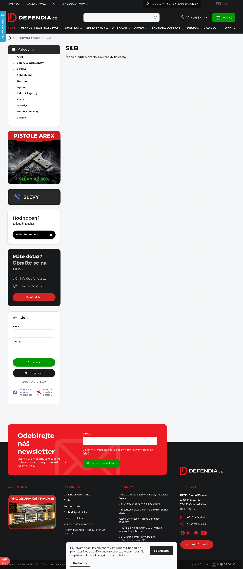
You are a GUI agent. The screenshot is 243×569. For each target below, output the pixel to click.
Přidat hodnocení (27, 234)
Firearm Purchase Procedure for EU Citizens (84, 531)
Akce (20, 56)
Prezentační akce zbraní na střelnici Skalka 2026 (143, 511)
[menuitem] (13, 29)
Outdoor (22, 81)
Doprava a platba (73, 518)
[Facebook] (182, 532)
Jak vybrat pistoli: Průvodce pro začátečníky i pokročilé (137, 538)
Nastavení (80, 563)
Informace (14, 3)
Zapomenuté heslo (34, 382)
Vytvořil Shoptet (200, 564)
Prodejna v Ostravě (35, 3)
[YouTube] (203, 532)
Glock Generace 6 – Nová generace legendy (139, 520)
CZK (225, 4)
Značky (21, 117)
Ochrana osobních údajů (77, 494)
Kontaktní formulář (197, 544)
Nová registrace (34, 373)
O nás (66, 500)
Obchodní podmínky (75, 512)
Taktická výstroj (27, 93)
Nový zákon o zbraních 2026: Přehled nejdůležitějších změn (140, 529)
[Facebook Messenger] (195, 532)
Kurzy (20, 99)
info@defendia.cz (33, 278)
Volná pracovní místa (73, 3)
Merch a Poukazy (27, 111)
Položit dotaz (34, 297)
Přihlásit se (34, 362)
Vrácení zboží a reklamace (78, 524)
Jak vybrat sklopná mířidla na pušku (139, 503)
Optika (21, 87)
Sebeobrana (24, 75)
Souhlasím (161, 550)
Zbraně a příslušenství (30, 62)
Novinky (22, 105)
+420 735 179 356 (32, 286)
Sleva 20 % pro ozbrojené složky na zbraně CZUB (143, 496)
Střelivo (22, 68)
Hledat (155, 17)
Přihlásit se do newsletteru (101, 463)
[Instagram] (189, 532)
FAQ (54, 3)
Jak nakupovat (71, 506)
